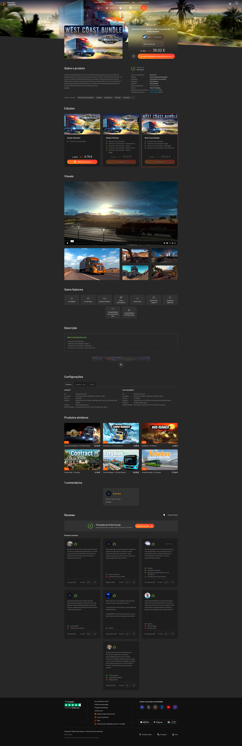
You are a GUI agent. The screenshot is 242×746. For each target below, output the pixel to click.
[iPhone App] (145, 722)
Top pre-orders (108, 2)
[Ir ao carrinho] (230, 3)
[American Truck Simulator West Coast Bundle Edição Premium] (121, 132)
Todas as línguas (173, 515)
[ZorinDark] (109, 595)
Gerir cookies (68, 734)
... (133, 97)
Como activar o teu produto (158, 79)
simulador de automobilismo (85, 97)
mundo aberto (108, 97)
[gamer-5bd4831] (109, 494)
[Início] (9, 4)
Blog (133, 2)
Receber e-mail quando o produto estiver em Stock (156, 56)
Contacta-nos (99, 711)
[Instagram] (155, 707)
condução (99, 97)
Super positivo (154, 90)
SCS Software (154, 81)
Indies (151, 88)
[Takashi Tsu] (70, 595)
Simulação (157, 88)
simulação (118, 97)
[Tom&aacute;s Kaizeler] (147, 544)
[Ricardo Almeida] (109, 647)
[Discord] (142, 707)
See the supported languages (158, 77)
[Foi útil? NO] (95, 582)
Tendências (97, 2)
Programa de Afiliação (101, 707)
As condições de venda (101, 701)
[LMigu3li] (70, 544)
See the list (153, 75)
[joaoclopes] (147, 595)
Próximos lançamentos (122, 2)
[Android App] (158, 722)
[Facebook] (161, 707)
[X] (148, 707)
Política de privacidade (101, 704)
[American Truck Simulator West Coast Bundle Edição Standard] (82, 136)
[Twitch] (175, 707)
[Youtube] (168, 707)
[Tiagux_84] (109, 544)
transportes (126, 97)
